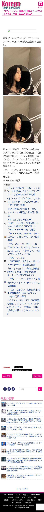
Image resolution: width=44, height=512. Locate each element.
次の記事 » (37, 376)
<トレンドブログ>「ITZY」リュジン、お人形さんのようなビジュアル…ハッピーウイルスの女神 (23, 191)
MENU (40, 8)
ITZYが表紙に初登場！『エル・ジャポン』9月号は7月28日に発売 (23, 212)
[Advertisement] (22, 22)
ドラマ (23, 497)
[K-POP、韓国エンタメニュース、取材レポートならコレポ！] (11, 3)
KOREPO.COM (8, 495)
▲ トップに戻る (22, 489)
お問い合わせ (31, 500)
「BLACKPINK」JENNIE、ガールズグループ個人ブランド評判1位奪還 (23, 236)
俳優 (17, 497)
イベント (10, 497)
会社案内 (6, 500)
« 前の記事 (6, 376)
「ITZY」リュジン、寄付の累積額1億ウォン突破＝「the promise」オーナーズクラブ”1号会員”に (23, 272)
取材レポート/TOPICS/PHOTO (31, 495)
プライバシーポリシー (18, 500)
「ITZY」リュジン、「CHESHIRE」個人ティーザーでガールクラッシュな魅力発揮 (23, 261)
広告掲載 (18, 502)
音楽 (35, 497)
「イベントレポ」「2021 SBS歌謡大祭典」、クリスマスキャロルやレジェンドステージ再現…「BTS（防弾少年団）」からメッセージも (23, 307)
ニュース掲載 (27, 502)
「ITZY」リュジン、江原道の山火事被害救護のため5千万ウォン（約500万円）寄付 (23, 293)
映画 (29, 497)
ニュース (17, 495)
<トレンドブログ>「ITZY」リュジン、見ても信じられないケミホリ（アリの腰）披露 (23, 201)
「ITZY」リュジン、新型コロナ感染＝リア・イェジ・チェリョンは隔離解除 (24, 282)
